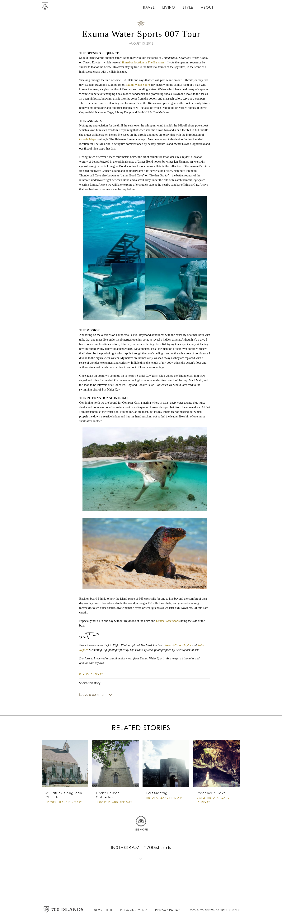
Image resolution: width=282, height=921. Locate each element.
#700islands (157, 847)
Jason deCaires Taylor (177, 645)
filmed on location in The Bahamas (143, 62)
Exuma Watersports (167, 621)
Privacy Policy (167, 910)
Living (168, 7)
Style (188, 7)
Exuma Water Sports (137, 84)
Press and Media (134, 910)
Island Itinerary (91, 674)
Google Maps (87, 139)
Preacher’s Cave (211, 793)
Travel (148, 7)
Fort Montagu (158, 793)
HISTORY (50, 802)
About (207, 7)
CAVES (201, 798)
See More (141, 829)
